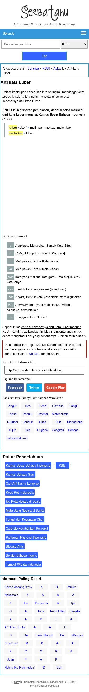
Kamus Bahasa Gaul (20, 474)
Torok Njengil (44, 635)
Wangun (77, 635)
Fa (26, 603)
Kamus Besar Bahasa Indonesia (28, 465)
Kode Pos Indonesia (20, 492)
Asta (41, 611)
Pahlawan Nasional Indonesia (26, 537)
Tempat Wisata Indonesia (23, 564)
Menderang (74, 422)
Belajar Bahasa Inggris (21, 555)
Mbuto (72, 587)
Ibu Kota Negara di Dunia (23, 501)
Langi (73, 405)
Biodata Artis (15, 546)
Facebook (15, 387)
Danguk (27, 422)
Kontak (34, 353)
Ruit (58, 422)
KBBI (46, 68)
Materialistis (60, 413)
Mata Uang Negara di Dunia (25, 510)
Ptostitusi (11, 643)
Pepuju (27, 413)
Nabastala (11, 595)
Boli (59, 667)
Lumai (43, 405)
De (26, 635)
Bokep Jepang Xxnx (18, 587)
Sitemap (17, 681)
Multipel (12, 422)
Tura (28, 405)
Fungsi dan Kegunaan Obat (24, 519)
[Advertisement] (44, 184)
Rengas (73, 430)
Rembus (58, 405)
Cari (44, 56)
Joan (10, 659)
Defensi (42, 413)
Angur (12, 405)
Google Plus (55, 387)
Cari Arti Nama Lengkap (22, 483)
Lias (27, 430)
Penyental (42, 603)
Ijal (73, 603)
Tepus (12, 413)
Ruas (42, 422)
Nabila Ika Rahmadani (20, 667)
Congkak (58, 430)
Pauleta (74, 611)
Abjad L (58, 68)
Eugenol (42, 430)
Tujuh (12, 430)
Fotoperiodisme (17, 438)
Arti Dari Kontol (15, 627)
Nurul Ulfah (57, 611)
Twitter (34, 387)
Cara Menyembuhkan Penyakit (27, 528)
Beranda (8, 33)
